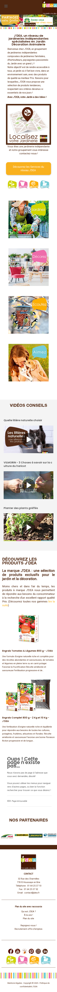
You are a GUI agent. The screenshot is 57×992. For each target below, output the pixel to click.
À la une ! (28, 915)
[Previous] (5, 21)
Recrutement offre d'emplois (28, 929)
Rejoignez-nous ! (29, 925)
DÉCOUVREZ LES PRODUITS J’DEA (19, 562)
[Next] (51, 21)
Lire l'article (30, 24)
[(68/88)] (50, 835)
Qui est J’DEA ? (28, 911)
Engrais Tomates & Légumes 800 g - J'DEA (27, 651)
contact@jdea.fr (32, 893)
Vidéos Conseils (28, 406)
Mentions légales (14, 983)
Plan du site (28, 918)
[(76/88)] (21, 835)
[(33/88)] (7, 835)
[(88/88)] (36, 835)
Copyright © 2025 (31, 983)
